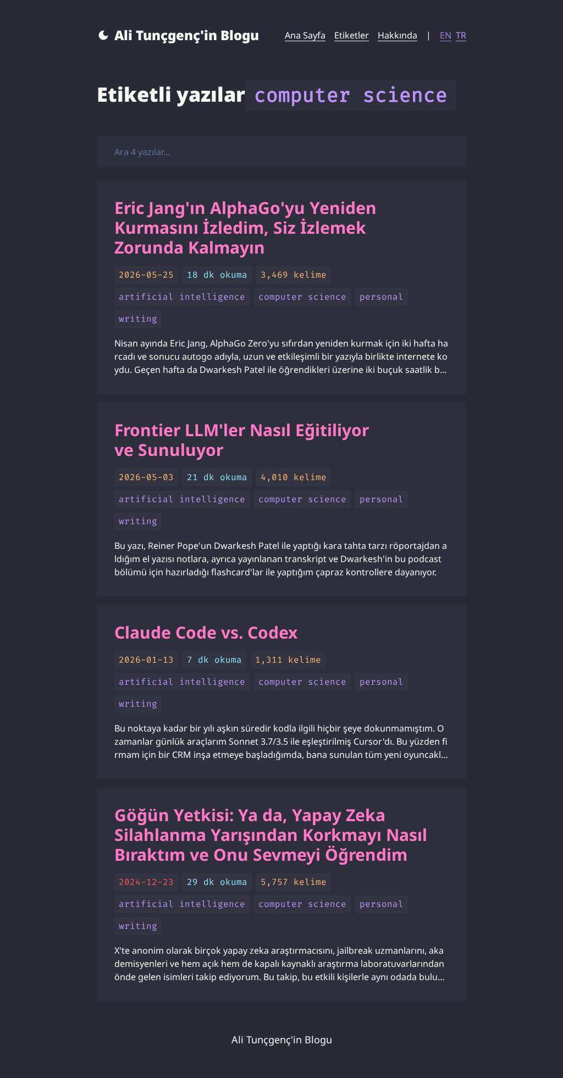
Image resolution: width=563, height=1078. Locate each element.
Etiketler (351, 35)
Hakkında (397, 35)
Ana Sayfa (305, 35)
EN (445, 35)
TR (461, 35)
